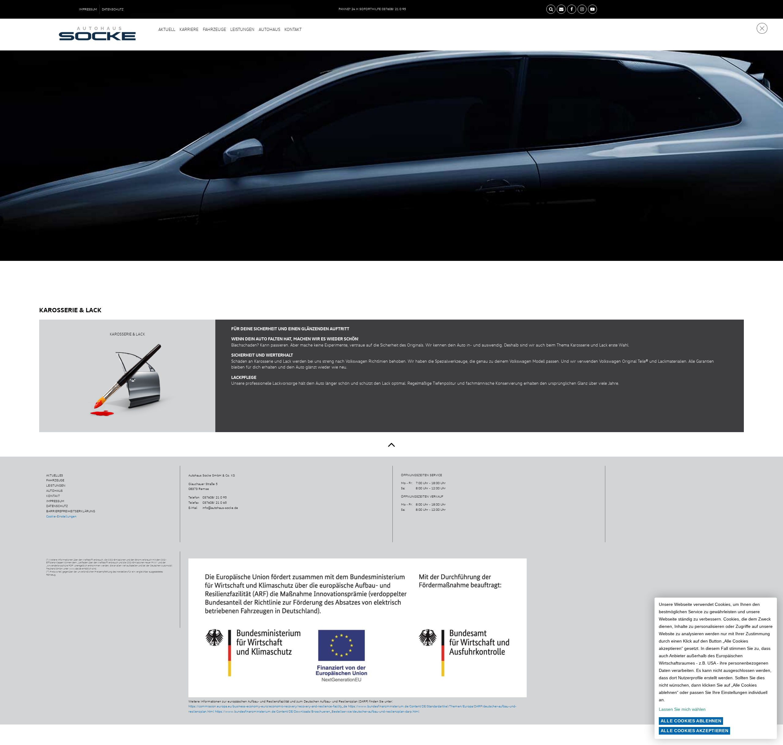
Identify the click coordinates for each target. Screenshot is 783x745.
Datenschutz (113, 9)
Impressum (88, 9)
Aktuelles (54, 475)
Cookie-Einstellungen (61, 516)
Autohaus (269, 29)
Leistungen (242, 29)
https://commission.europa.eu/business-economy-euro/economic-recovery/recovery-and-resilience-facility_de (267, 706)
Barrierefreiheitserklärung (70, 511)
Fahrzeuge (214, 29)
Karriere (189, 29)
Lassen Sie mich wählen (682, 709)
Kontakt (293, 29)
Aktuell (166, 29)
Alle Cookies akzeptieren (695, 730)
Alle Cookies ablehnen (691, 720)
